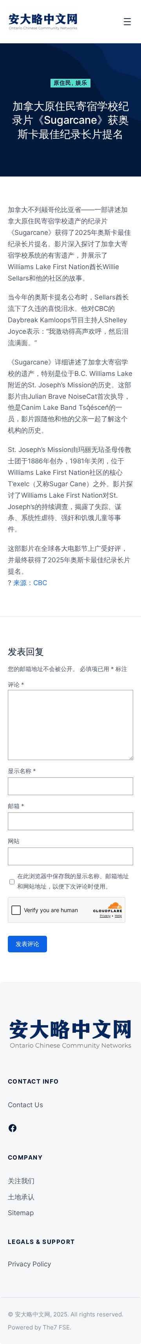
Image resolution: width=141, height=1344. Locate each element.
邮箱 (16, 806)
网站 (14, 841)
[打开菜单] (127, 22)
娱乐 (82, 83)
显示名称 (22, 771)
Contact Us (25, 1105)
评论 (16, 684)
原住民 (63, 83)
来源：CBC (30, 583)
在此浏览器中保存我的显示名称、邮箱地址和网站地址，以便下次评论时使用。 (73, 881)
